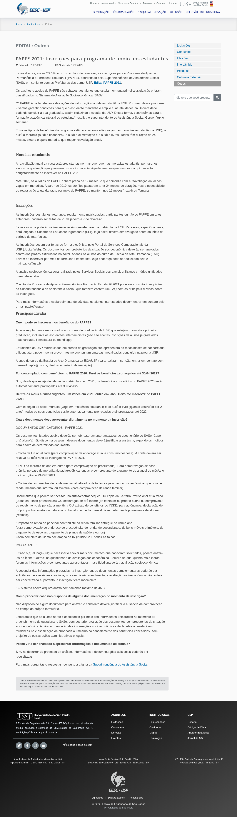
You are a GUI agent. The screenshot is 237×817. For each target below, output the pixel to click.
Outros (181, 83)
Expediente (97, 797)
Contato (160, 3)
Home (93, 3)
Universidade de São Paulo (118, 807)
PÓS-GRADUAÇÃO (123, 12)
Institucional (107, 3)
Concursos (184, 51)
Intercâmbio (184, 64)
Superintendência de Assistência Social (120, 664)
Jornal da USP (196, 737)
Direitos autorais (116, 797)
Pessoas (147, 3)
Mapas (153, 732)
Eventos (116, 737)
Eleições (182, 58)
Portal (19, 24)
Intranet (173, 3)
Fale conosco (157, 721)
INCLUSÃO (191, 12)
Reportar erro (136, 797)
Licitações (183, 45)
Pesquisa (183, 70)
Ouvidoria (155, 727)
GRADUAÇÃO (101, 12)
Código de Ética (197, 727)
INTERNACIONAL (210, 12)
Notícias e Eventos (128, 3)
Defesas (116, 732)
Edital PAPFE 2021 (107, 82)
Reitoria (192, 721)
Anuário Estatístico (198, 732)
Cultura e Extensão (189, 77)
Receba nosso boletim (79, 744)
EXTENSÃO (175, 12)
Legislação (155, 737)
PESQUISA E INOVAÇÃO (151, 12)
